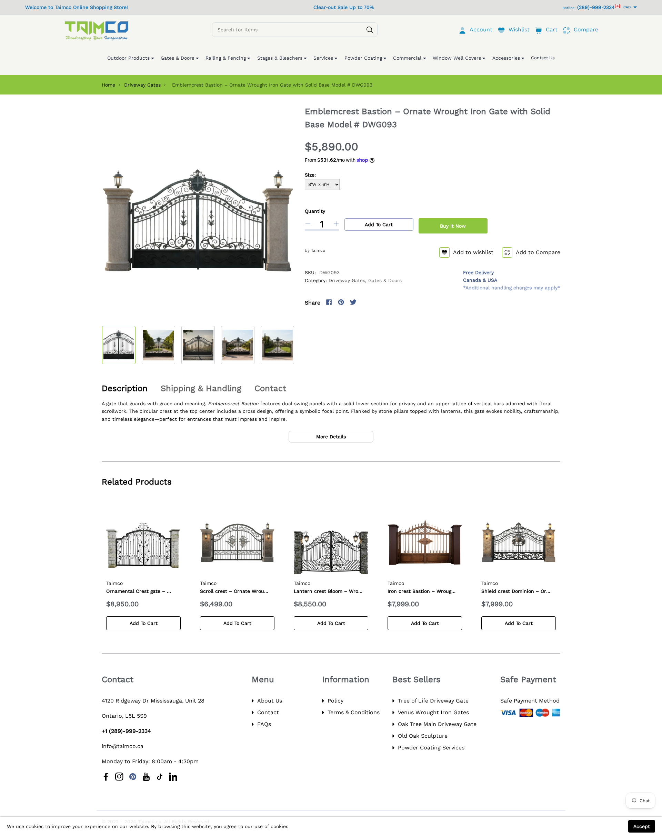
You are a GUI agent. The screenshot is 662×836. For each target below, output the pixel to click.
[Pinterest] (341, 302)
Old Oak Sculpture (423, 736)
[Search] (370, 30)
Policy (335, 700)
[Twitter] (353, 302)
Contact (268, 712)
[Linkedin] (173, 777)
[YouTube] (146, 777)
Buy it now (453, 226)
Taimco (318, 250)
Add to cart (379, 224)
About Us (269, 700)
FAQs (264, 724)
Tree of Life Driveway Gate (433, 700)
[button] (294, 343)
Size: (310, 175)
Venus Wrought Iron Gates (433, 712)
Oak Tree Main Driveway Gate (437, 724)
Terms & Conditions (354, 712)
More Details (331, 436)
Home (108, 85)
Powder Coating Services (431, 747)
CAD (626, 7)
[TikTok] (160, 777)
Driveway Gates (142, 85)
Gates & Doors (385, 280)
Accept (641, 826)
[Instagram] (365, 302)
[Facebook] (328, 302)
